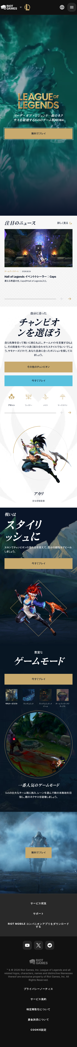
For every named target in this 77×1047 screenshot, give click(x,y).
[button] (38, 100)
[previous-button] (62, 299)
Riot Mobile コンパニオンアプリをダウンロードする (38, 925)
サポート (38, 913)
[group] (38, 261)
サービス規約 (38, 999)
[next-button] (70, 299)
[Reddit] (49, 945)
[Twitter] (38, 945)
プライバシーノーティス (38, 989)
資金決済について (38, 1019)
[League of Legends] (27, 7)
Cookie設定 (38, 1029)
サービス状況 (38, 903)
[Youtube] (27, 945)
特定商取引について (38, 1009)
